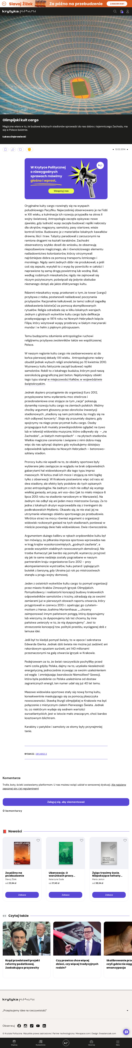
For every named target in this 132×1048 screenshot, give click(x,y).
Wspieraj (14, 1045)
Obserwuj (91, 1045)
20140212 (41, 754)
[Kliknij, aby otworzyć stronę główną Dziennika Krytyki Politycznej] (66, 1043)
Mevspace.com (83, 1033)
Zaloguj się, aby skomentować (66, 802)
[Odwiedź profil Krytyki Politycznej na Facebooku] (19, 1026)
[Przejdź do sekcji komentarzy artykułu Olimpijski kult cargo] (20, 149)
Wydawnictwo (40, 1045)
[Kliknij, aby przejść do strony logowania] (128, 11)
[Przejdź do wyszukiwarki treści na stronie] (115, 11)
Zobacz (22, 894)
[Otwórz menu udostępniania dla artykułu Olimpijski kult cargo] (13, 149)
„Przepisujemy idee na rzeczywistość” (25, 1010)
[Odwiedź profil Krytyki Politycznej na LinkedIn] (44, 1026)
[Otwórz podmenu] (127, 1010)
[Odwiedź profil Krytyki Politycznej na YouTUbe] (38, 1026)
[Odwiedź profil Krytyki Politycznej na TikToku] (32, 1026)
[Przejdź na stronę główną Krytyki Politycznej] (18, 999)
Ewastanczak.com (107, 1033)
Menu (118, 1045)
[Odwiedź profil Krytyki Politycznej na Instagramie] (25, 1026)
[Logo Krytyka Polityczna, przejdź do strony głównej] (19, 11)
